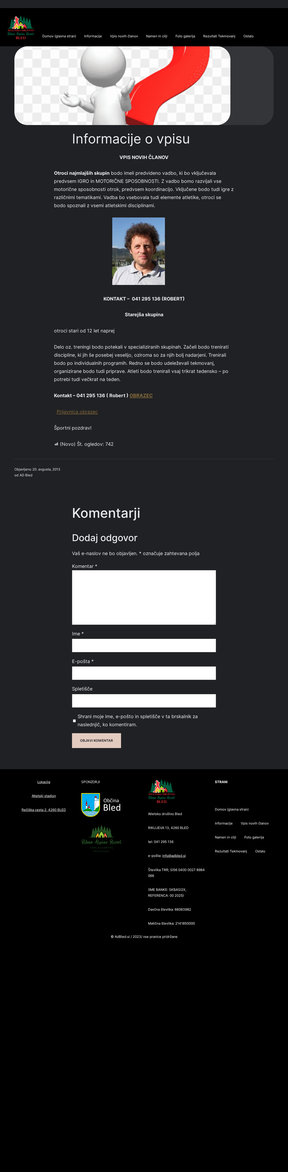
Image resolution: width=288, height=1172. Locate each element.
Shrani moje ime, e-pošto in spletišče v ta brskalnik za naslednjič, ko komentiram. (138, 720)
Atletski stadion (44, 796)
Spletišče (82, 689)
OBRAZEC (141, 395)
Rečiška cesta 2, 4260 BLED (44, 810)
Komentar (84, 566)
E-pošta (83, 661)
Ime (78, 633)
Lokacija (43, 782)
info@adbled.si (174, 856)
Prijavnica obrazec (77, 412)
